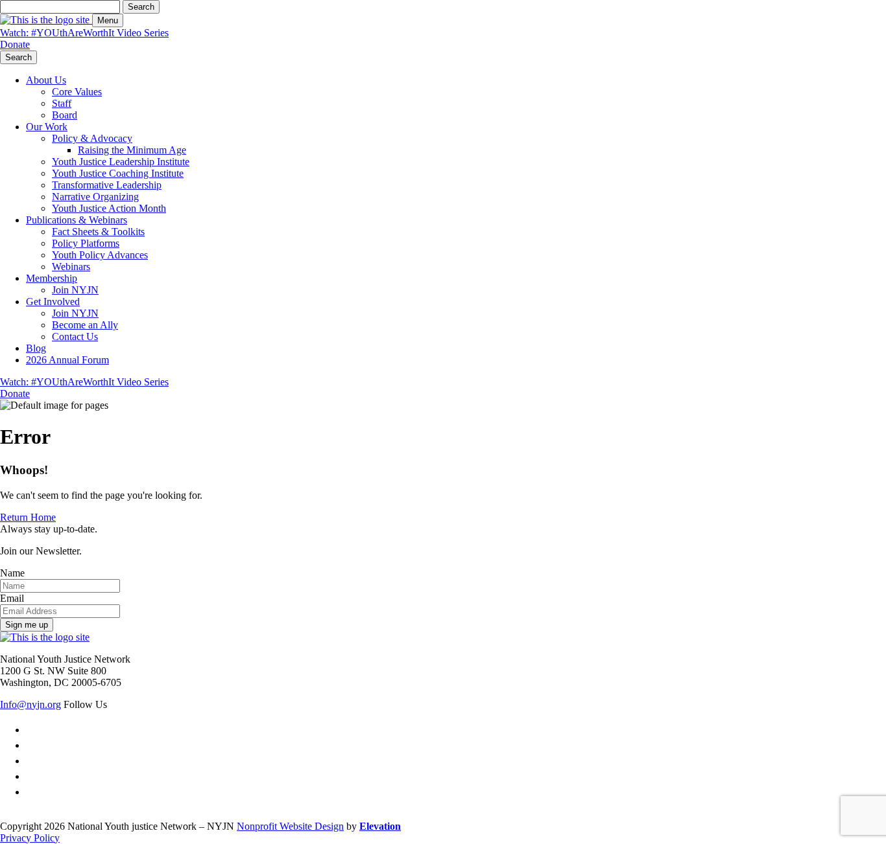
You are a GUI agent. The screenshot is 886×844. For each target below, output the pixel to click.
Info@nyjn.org (30, 704)
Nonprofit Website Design (290, 826)
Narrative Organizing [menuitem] (95, 196)
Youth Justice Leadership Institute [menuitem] (120, 161)
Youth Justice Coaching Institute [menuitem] (118, 173)
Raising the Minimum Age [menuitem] (132, 149)
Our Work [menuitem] (46, 126)
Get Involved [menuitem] (53, 301)
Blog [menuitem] (36, 348)
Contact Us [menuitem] (75, 336)
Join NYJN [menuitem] (75, 289)
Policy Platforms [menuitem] (85, 243)
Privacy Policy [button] (30, 837)
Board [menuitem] (64, 114)
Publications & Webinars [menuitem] (76, 219)
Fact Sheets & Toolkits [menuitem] (98, 231)
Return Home (28, 517)
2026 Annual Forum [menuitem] (67, 359)
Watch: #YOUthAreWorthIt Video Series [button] (84, 32)
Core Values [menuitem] (77, 91)
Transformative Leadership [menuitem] (107, 184)
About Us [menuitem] (46, 80)
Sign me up (26, 625)
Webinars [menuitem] (71, 266)
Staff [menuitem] (61, 103)
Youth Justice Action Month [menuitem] (109, 208)
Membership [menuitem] (51, 278)
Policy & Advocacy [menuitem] (92, 138)
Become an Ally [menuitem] (85, 324)
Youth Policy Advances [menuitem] (100, 254)
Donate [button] (15, 44)
